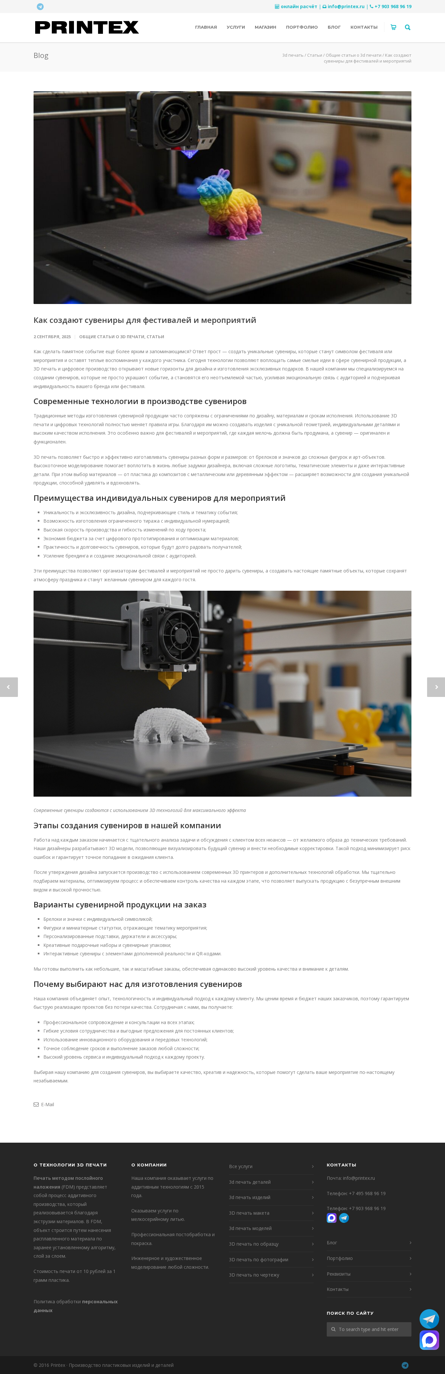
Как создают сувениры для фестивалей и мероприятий (145, 319)
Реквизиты (339, 1274)
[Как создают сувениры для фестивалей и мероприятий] (222, 197)
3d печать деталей (250, 1182)
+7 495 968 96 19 (367, 1193)
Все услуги (240, 1166)
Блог (334, 27)
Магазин (265, 27)
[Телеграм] (40, 6)
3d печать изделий (249, 1197)
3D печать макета (249, 1213)
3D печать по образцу (254, 1244)
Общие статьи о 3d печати (111, 337)
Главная (206, 27)
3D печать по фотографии (258, 1259)
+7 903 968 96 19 (393, 6)
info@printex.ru (346, 6)
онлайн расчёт (299, 6)
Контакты (364, 27)
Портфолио (302, 27)
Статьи (155, 337)
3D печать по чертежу (254, 1275)
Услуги (236, 27)
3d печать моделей (250, 1228)
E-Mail (47, 1104)
